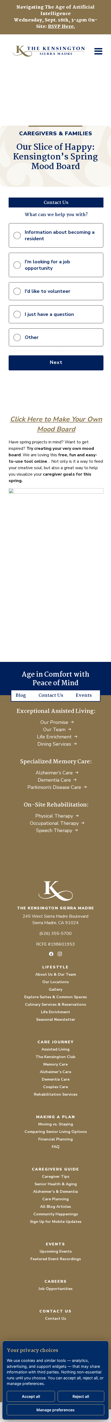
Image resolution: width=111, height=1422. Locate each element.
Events (84, 695)
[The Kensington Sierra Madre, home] (55, 891)
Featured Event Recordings (55, 1258)
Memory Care (55, 1064)
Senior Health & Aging (55, 1184)
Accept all (31, 1396)
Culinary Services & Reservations (55, 1004)
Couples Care (55, 1086)
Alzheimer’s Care (54, 773)
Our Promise (54, 722)
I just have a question (49, 314)
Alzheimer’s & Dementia (55, 1191)
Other (32, 337)
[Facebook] (51, 954)
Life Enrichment (54, 737)
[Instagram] (60, 954)
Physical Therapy (54, 816)
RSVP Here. (61, 26)
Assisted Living (55, 1049)
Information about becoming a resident (60, 235)
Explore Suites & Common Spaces (55, 997)
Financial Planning (55, 1139)
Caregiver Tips (55, 1176)
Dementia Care (54, 780)
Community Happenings (55, 1214)
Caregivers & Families (55, 133)
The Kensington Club (55, 1056)
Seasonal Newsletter (55, 1019)
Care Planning (55, 1199)
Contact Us (51, 695)
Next (56, 362)
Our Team (54, 729)
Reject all (80, 1396)
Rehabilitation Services (55, 1094)
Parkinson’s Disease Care (54, 787)
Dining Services (54, 744)
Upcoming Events (56, 1251)
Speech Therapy (54, 830)
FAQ (56, 1146)
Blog (21, 695)
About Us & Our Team (55, 974)
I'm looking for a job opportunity (47, 264)
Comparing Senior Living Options (56, 1131)
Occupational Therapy (54, 823)
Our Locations (55, 982)
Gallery (55, 989)
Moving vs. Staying (55, 1124)
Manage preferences (55, 1410)
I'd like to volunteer (47, 291)
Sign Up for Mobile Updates (55, 1221)
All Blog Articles (55, 1206)
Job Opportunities (55, 1288)
